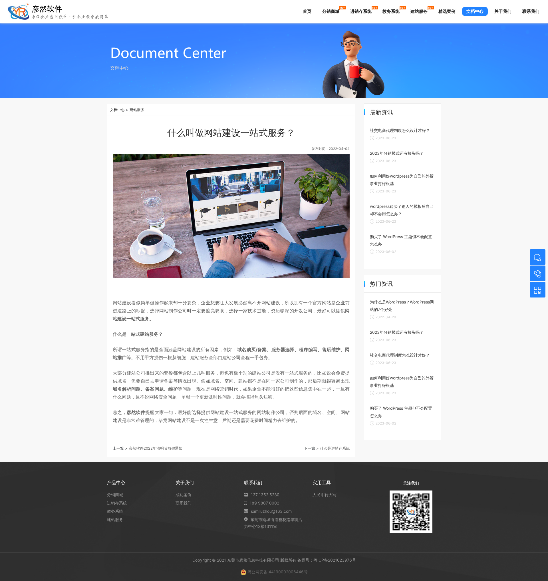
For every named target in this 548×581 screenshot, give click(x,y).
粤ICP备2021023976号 (334, 560)
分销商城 (330, 11)
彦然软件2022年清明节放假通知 (155, 448)
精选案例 (447, 11)
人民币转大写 (325, 494)
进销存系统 (361, 11)
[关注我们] (537, 289)
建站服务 (419, 11)
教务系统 (391, 11)
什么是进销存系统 (335, 448)
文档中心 (474, 11)
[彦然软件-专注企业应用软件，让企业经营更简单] (57, 11)
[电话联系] (537, 273)
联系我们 (530, 11)
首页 (307, 11)
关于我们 (502, 11)
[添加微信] (537, 257)
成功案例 (184, 494)
